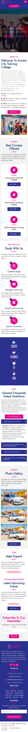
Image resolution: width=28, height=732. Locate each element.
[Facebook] (14, 664)
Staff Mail (8, 697)
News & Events (19, 693)
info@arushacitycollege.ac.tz (15, 680)
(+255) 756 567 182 (15, 677)
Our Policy (5, 728)
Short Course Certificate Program (14, 203)
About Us (13, 691)
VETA (21, 697)
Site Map (4, 730)
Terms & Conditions (14, 728)
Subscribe (14, 636)
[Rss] (10, 664)
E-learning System (19, 695)
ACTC (9, 2)
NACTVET (15, 697)
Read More (18, 36)
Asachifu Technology (9, 725)
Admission (20, 691)
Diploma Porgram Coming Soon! (14, 228)
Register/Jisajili (15, 6)
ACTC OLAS (8, 695)
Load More (13, 112)
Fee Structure (9, 693)
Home (7, 691)
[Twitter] (17, 664)
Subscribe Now (15, 717)
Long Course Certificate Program (14, 179)
